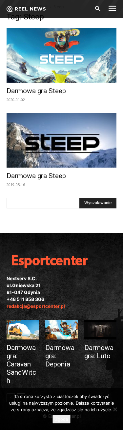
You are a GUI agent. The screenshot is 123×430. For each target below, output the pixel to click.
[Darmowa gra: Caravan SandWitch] (23, 329)
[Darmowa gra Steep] (61, 55)
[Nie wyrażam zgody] (115, 409)
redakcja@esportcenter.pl (36, 306)
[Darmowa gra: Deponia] (61, 329)
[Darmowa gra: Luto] (100, 329)
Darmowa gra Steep (36, 91)
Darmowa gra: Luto (98, 352)
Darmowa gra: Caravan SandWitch (21, 364)
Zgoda (61, 419)
